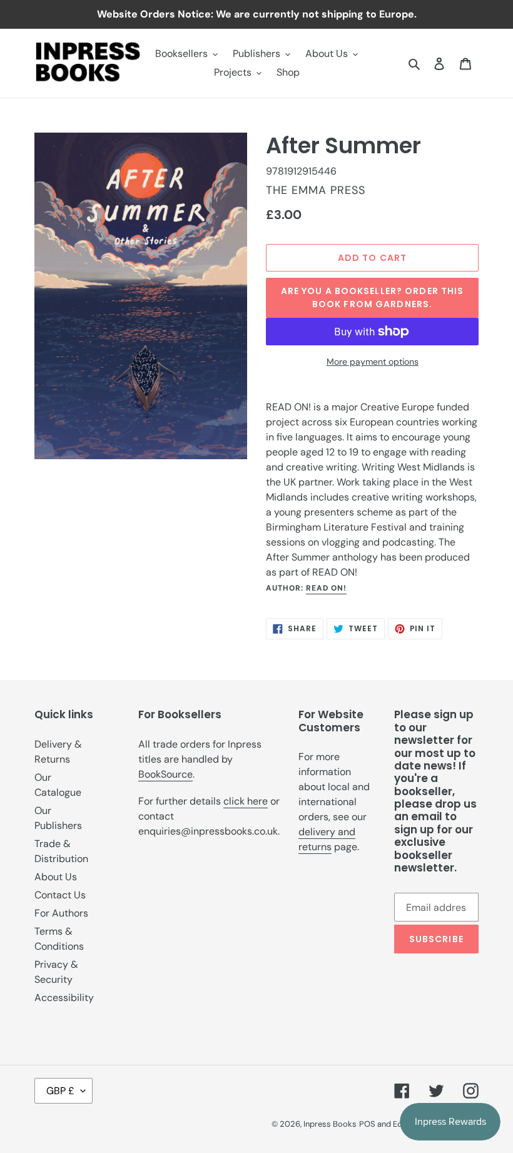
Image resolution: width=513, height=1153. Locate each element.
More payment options (373, 361)
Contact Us (60, 895)
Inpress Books (330, 1124)
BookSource (165, 774)
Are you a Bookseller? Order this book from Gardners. (372, 297)
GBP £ (60, 1090)
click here (245, 801)
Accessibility (64, 997)
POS (367, 1124)
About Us (55, 876)
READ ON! (326, 588)
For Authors (61, 913)
